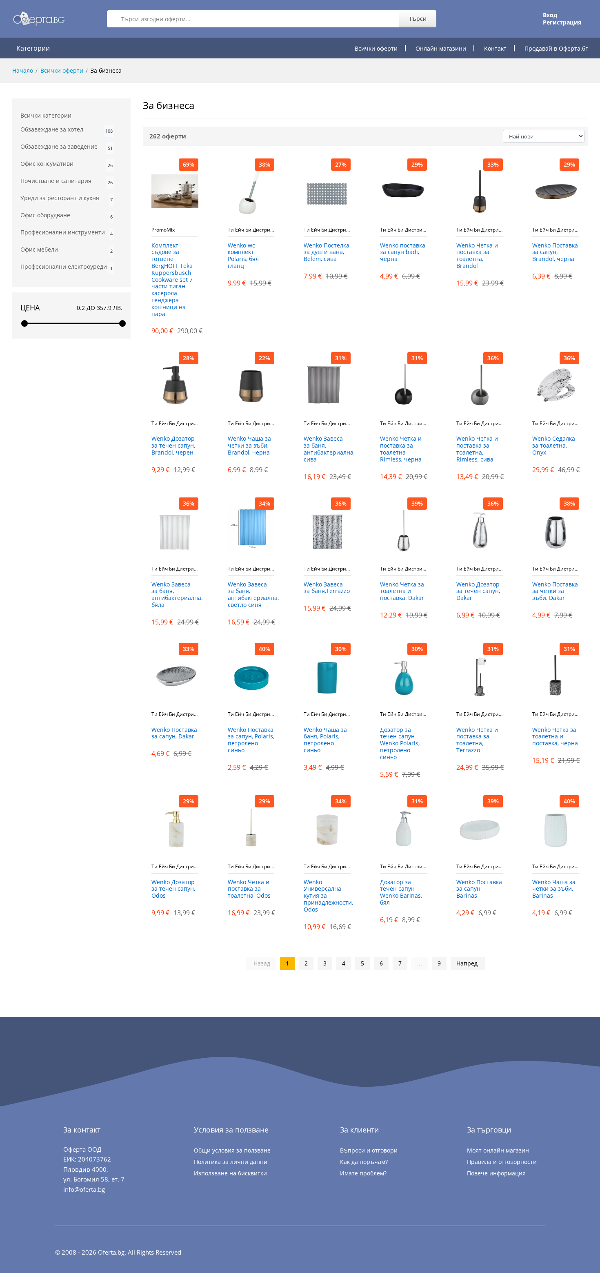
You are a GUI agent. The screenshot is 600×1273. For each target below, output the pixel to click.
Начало (22, 70)
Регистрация (562, 22)
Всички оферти (376, 48)
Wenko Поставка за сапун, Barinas (479, 889)
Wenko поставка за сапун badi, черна (402, 252)
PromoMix (163, 230)
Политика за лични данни (230, 1162)
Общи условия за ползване (232, 1150)
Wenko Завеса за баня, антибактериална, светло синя (251, 595)
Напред (467, 963)
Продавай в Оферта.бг (556, 48)
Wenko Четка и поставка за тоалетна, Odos (249, 889)
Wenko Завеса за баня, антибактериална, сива (327, 449)
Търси (418, 18)
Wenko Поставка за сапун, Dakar (174, 733)
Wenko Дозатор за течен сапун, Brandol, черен (173, 445)
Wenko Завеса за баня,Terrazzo (327, 588)
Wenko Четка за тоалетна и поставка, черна (555, 737)
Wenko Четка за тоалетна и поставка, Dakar (402, 591)
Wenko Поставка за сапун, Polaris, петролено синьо (251, 740)
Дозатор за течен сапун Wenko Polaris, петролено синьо (400, 744)
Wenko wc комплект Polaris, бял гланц (243, 256)
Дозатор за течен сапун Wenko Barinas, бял (401, 892)
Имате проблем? (363, 1173)
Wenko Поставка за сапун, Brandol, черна (555, 252)
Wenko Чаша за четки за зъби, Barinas (554, 889)
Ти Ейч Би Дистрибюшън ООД (251, 230)
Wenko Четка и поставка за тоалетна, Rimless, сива (477, 449)
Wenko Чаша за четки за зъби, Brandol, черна (249, 445)
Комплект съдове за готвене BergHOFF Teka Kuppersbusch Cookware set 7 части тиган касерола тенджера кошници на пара (172, 280)
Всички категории (45, 115)
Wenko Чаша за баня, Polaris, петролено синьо (325, 740)
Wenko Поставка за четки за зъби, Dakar (555, 591)
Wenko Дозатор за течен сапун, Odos (173, 889)
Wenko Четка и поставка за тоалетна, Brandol (477, 256)
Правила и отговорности (502, 1162)
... (419, 963)
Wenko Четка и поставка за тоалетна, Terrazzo (477, 740)
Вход (550, 15)
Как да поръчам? (364, 1162)
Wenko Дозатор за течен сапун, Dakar (478, 591)
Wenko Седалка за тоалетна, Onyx (553, 445)
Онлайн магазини (441, 48)
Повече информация (496, 1173)
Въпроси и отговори (369, 1150)
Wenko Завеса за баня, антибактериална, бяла (174, 595)
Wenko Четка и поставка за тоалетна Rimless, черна (401, 449)
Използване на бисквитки (230, 1173)
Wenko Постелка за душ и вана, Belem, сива (326, 252)
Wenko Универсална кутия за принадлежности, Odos (327, 896)
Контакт (495, 48)
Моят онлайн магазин (498, 1150)
